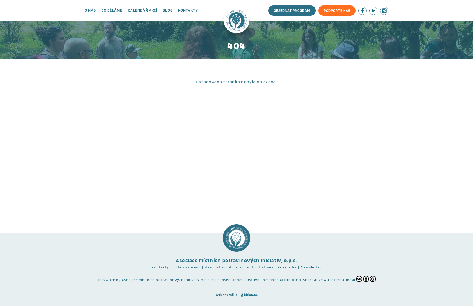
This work (106, 280)
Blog (167, 10)
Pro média (287, 267)
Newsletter (311, 267)
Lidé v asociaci (187, 267)
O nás (90, 10)
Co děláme (112, 10)
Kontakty (188, 10)
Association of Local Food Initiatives (239, 267)
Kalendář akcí (142, 10)
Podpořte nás (337, 10)
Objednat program (292, 10)
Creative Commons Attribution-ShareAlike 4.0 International (299, 280)
